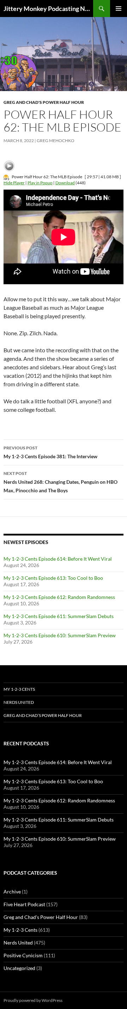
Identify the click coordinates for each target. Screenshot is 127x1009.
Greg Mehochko (55, 140)
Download (65, 182)
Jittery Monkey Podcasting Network (48, 8)
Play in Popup (40, 182)
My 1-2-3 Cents (19, 689)
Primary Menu (118, 8)
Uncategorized (19, 968)
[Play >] (9, 166)
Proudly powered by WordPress (33, 1000)
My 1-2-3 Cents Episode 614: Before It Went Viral (58, 559)
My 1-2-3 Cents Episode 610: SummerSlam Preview (60, 635)
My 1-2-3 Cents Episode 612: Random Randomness (59, 597)
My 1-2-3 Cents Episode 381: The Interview (50, 452)
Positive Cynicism (23, 955)
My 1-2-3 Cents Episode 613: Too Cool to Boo (53, 578)
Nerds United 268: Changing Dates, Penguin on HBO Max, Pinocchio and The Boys (60, 482)
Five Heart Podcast (24, 904)
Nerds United (19, 702)
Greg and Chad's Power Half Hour (44, 102)
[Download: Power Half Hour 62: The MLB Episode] (6, 176)
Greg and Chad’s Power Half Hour (43, 715)
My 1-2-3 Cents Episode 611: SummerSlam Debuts (59, 616)
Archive (12, 892)
